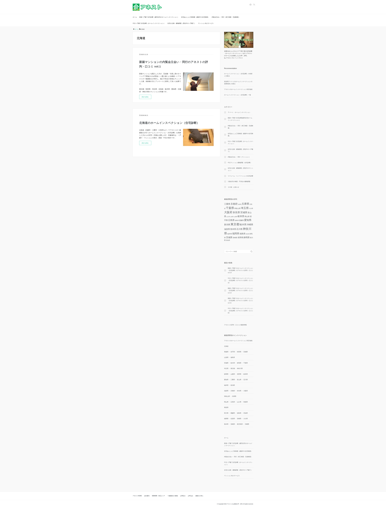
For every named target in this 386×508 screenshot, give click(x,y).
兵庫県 (245, 203)
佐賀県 (239, 204)
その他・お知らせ (233, 187)
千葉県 (230, 207)
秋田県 (247, 234)
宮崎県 (233, 424)
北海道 (226, 346)
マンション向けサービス (206, 23)
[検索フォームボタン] (251, 251)
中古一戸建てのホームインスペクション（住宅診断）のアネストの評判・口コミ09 (240, 311)
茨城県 (229, 237)
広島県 (231, 220)
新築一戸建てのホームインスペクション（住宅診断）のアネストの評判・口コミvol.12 (240, 290)
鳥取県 (226, 407)
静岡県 (247, 237)
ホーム (135, 17)
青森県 (226, 352)
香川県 (226, 413)
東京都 (235, 224)
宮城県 (243, 212)
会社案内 (146, 496)
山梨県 (235, 216)
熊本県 (233, 229)
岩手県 (233, 352)
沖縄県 (250, 224)
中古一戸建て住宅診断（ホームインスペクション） (149, 23)
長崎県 (235, 237)
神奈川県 (240, 368)
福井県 (229, 234)
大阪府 (228, 212)
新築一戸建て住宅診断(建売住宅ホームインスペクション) (240, 119)
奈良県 (236, 212)
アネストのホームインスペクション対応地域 (238, 89)
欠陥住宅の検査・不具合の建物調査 (239, 181)
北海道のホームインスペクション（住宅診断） (169, 122)
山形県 (232, 216)
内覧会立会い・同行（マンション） (239, 157)
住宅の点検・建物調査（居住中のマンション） (240, 169)
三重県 (227, 204)
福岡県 (235, 233)
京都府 (234, 204)
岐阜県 (241, 216)
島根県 (245, 402)
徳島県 (237, 220)
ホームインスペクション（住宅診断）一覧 (237, 95)
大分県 (251, 208)
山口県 (228, 216)
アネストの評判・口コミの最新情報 (235, 325)
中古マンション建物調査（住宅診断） (240, 162)
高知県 (228, 240)
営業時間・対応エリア (158, 496)
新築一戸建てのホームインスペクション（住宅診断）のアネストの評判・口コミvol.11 (240, 301)
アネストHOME (137, 496)
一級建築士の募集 (172, 496)
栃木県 (243, 224)
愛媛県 (241, 220)
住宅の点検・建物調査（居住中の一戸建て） (181, 23)
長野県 (240, 238)
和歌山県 (237, 208)
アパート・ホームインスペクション (239, 112)
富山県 (239, 379)
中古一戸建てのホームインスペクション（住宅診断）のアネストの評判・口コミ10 (240, 280)
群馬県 (239, 363)
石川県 (239, 229)
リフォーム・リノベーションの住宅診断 (240, 176)
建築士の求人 (199, 496)
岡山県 (247, 216)
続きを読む (145, 97)
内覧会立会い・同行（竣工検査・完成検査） (226, 17)
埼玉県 (245, 207)
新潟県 (227, 224)
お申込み (190, 496)
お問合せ (182, 496)
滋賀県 (227, 229)
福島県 (242, 234)
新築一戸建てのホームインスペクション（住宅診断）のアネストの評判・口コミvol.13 (240, 270)
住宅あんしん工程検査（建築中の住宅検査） (195, 17)
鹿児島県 (240, 424)
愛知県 (247, 220)
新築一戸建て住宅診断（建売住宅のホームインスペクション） (159, 17)
